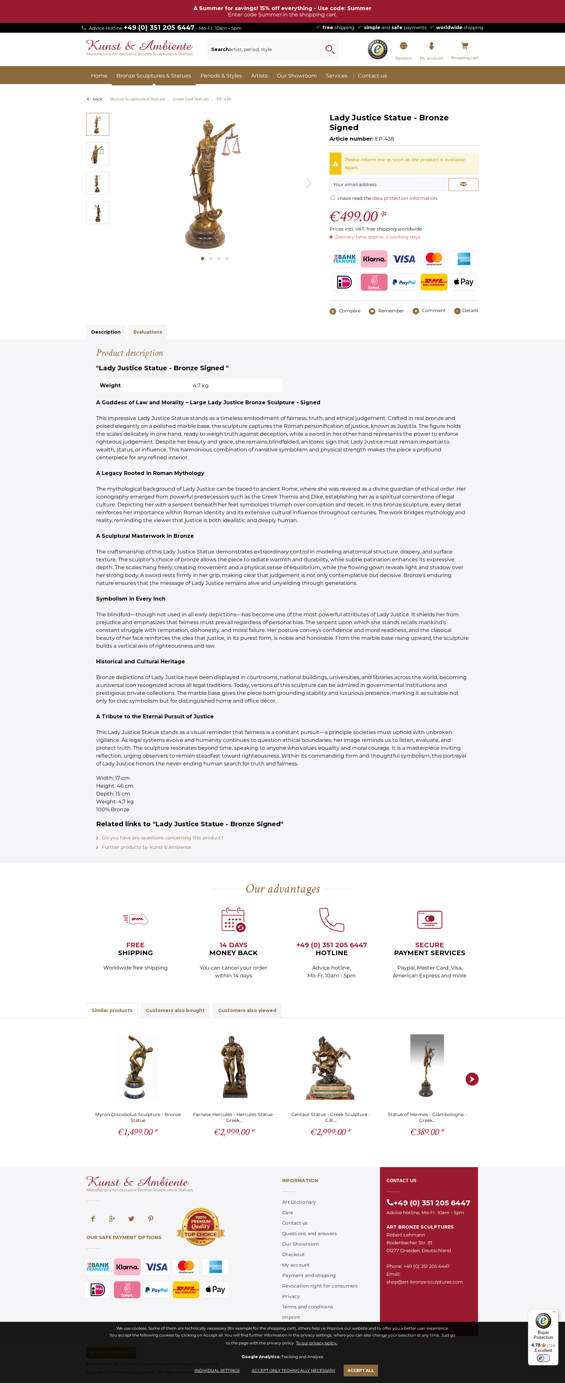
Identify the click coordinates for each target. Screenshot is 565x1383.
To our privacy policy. (316, 1342)
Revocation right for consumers (320, 1286)
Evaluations (147, 332)
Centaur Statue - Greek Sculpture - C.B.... (330, 1117)
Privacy (291, 1296)
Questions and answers (309, 1233)
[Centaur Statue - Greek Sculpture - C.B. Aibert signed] (330, 1067)
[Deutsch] (403, 46)
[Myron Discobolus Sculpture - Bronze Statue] (137, 1067)
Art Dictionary (299, 1202)
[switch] (543, 1358)
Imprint (291, 1317)
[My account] (431, 46)
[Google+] (112, 1219)
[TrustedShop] (377, 49)
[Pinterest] (150, 1219)
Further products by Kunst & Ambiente (146, 847)
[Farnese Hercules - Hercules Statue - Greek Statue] (234, 1067)
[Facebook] (92, 1219)
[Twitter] (131, 1219)
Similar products (112, 1010)
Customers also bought (175, 1010)
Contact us (295, 1223)
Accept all (361, 1370)
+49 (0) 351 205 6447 (159, 27)
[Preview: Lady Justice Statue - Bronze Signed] (97, 124)
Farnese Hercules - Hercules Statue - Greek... (234, 1117)
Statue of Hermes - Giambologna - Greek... (427, 1117)
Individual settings (217, 1370)
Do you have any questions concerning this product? (162, 838)
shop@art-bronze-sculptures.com (424, 1282)
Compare (349, 311)
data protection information (404, 198)
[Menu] (554, 1313)
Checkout (293, 1254)
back (97, 98)
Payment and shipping (309, 1275)
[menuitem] (273, 49)
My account (296, 1265)
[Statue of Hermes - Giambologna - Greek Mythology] (427, 1067)
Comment (433, 310)
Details (470, 310)
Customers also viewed (247, 1010)
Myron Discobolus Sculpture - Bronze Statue (138, 1117)
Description (106, 332)
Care (287, 1213)
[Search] (330, 49)
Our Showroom (300, 1244)
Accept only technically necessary (293, 1370)
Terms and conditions (307, 1307)
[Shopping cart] (465, 46)
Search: (220, 49)
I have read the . (387, 198)
